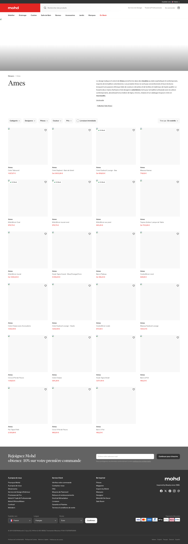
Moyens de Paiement (60, 492)
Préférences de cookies (56, 540)
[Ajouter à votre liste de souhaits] (45, 130)
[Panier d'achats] (178, 8)
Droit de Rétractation (60, 498)
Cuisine (34, 15)
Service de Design (135, 8)
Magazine (100, 486)
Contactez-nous (58, 486)
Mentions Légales (43, 539)
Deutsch (171, 539)
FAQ (53, 489)
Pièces (98, 483)
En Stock (103, 15)
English (159, 539)
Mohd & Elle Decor (103, 498)
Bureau (58, 15)
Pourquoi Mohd (14, 483)
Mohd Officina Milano (16, 501)
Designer (99, 495)
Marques (92, 15)
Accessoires (70, 15)
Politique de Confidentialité (16, 539)
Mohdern (11, 508)
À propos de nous (15, 486)
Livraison (55, 501)
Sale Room (100, 501)
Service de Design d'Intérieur (19, 492)
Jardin (81, 15)
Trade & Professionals (153, 8)
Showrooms (12, 489)
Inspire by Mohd (102, 489)
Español (177, 539)
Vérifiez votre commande (61, 483)
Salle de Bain (46, 15)
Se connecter (170, 8)
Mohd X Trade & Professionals (19, 498)
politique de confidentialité (142, 461)
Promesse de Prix (15, 495)
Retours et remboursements (63, 495)
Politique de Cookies (31, 539)
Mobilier (11, 15)
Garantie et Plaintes (59, 504)
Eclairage (22, 15)
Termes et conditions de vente (63, 508)
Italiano (154, 539)
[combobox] (61, 520)
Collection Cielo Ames (104, 106)
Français (165, 539)
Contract (11, 504)
